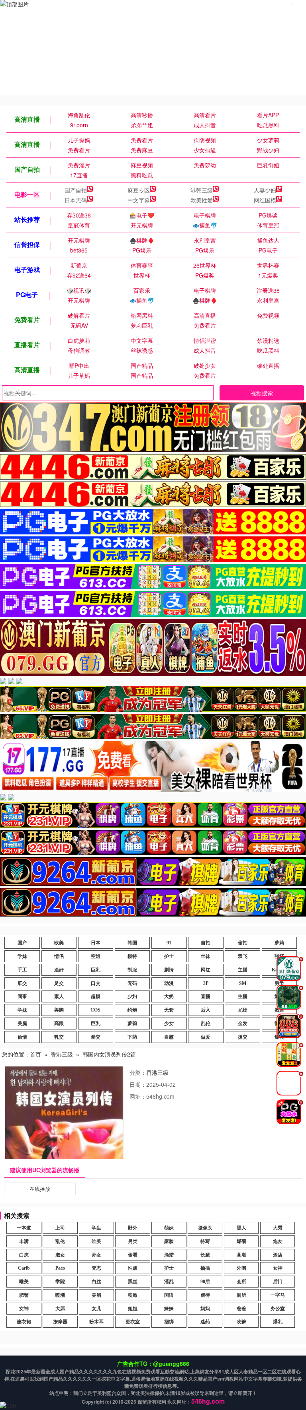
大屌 (60, 1308)
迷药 (205, 1322)
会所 (241, 1281)
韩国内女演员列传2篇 (109, 1054)
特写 (205, 1241)
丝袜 (205, 956)
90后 (205, 1281)
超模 (95, 996)
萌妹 (169, 1228)
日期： (137, 1084)
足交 (59, 983)
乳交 (59, 1037)
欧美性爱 (201, 200)
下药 (132, 1037)
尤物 (242, 1010)
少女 (169, 1023)
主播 (242, 970)
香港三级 (62, 1054)
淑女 (60, 1255)
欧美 (59, 943)
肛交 (22, 983)
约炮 (132, 1010)
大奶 (169, 996)
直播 (205, 996)
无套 (169, 1010)
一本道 (24, 1228)
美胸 (59, 1010)
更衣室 (133, 1322)
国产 (22, 943)
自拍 (205, 943)
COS (95, 1010)
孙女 (96, 1255)
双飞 (242, 956)
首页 (35, 1054)
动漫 (169, 983)
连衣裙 (24, 1322)
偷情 (22, 1037)
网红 (205, 970)
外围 (241, 1268)
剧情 (169, 970)
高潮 (241, 1255)
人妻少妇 (265, 190)
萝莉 (279, 943)
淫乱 (169, 1281)
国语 (169, 1295)
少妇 (132, 996)
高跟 (59, 1023)
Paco (60, 1268)
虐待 (205, 1295)
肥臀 (24, 1295)
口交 (95, 983)
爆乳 (277, 1322)
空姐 (95, 956)
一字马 (278, 1295)
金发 (242, 1023)
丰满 (24, 1241)
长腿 (205, 1255)
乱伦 (205, 1023)
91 (169, 943)
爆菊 (241, 1241)
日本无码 (76, 200)
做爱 (205, 1037)
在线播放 (39, 1188)
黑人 (241, 1228)
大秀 (277, 1228)
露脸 (169, 1241)
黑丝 (132, 1281)
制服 (132, 970)
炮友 (277, 1241)
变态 (96, 1268)
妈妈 (205, 1308)
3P (205, 983)
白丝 (96, 1281)
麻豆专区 (139, 190)
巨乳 (95, 970)
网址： (137, 1096)
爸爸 (241, 1308)
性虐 (132, 1268)
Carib (24, 1268)
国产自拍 (76, 190)
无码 (132, 983)
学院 (60, 1281)
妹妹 (169, 1308)
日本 (95, 943)
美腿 (22, 1023)
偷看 (132, 1255)
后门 (277, 1281)
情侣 (59, 956)
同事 (22, 996)
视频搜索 (262, 393)
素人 (59, 996)
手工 (22, 970)
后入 (205, 1010)
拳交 (95, 1037)
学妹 (22, 956)
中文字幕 (139, 200)
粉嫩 (132, 1295)
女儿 (96, 1308)
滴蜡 (169, 1255)
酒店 (277, 1255)
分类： (137, 1072)
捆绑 (169, 1322)
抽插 (205, 1268)
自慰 (169, 1037)
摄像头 (205, 1228)
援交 (242, 1037)
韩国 (132, 943)
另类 (132, 1241)
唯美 (96, 1241)
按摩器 (60, 1322)
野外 (132, 1228)
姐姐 (132, 1308)
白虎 (24, 1255)
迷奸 (59, 970)
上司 (60, 1228)
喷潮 (60, 1295)
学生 (96, 1228)
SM (242, 983)
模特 (132, 956)
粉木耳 (96, 1322)
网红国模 (265, 200)
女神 (277, 1268)
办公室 (278, 1308)
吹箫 (241, 1322)
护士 (169, 956)
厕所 (241, 1295)
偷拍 (242, 943)
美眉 (96, 1295)
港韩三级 (201, 190)
